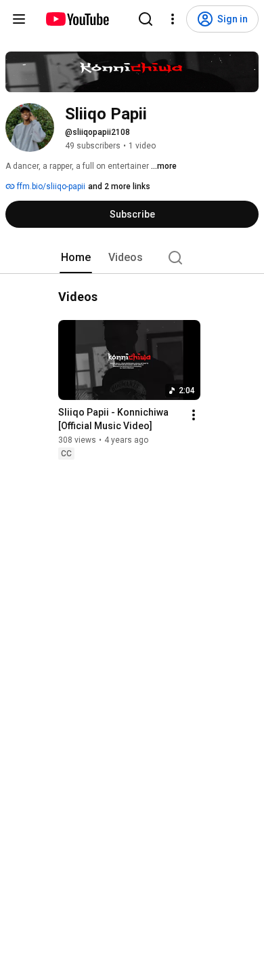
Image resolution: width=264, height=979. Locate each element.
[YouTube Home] (76, 19)
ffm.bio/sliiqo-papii (50, 186)
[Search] (145, 19)
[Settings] (172, 19)
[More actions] (193, 414)
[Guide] (19, 19)
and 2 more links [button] (119, 186)
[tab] (76, 257)
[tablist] (132, 257)
